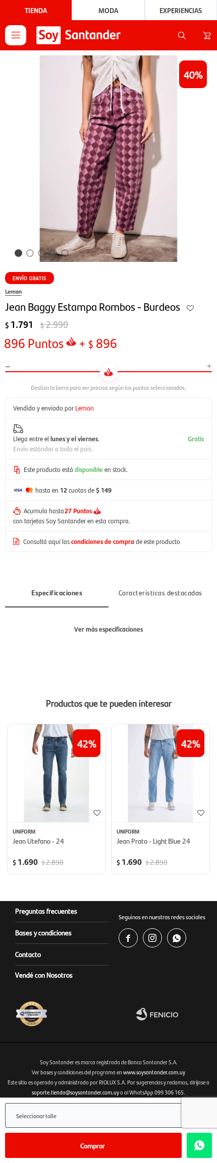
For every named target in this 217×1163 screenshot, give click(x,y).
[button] (182, 35)
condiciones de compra (102, 541)
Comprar (92, 1145)
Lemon (13, 291)
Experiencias (180, 10)
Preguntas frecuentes (46, 911)
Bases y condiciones (43, 932)
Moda (108, 10)
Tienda (36, 10)
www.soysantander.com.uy (154, 1072)
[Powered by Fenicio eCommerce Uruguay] (174, 1014)
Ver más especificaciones (108, 629)
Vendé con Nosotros (44, 975)
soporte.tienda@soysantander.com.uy (75, 1092)
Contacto (28, 954)
